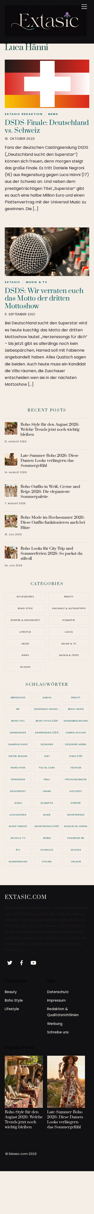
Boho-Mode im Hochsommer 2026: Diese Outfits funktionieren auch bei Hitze (53, 522)
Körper (76, 802)
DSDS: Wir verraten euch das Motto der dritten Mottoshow (44, 299)
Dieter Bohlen (18, 756)
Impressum (56, 1000)
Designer (47, 744)
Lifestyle (25, 631)
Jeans (18, 802)
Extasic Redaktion (24, 114)
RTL (18, 849)
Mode (25, 643)
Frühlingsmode (75, 779)
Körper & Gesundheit (25, 620)
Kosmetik (68, 620)
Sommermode (18, 861)
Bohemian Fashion (46, 709)
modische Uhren (75, 826)
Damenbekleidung (76, 720)
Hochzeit (75, 791)
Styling (47, 861)
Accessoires (25, 596)
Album (47, 697)
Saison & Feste (69, 655)
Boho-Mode (76, 709)
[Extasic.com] (46, 34)
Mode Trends (18, 826)
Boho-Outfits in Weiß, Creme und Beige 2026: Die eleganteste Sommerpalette (50, 491)
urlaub (76, 861)
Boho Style (25, 608)
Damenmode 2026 (47, 732)
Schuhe (25, 666)
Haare (47, 791)
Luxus (69, 631)
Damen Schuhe (76, 732)
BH (18, 709)
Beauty (68, 596)
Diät (47, 756)
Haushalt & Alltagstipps (68, 608)
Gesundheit (18, 791)
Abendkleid (18, 697)
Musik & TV (36, 282)
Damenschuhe (18, 744)
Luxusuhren (18, 814)
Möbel (47, 838)
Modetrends (75, 814)
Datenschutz (58, 992)
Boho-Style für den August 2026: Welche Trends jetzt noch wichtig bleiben (50, 429)
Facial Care (47, 767)
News (53, 114)
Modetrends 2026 (47, 826)
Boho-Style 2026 (47, 720)
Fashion (75, 767)
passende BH (75, 838)
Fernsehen (18, 779)
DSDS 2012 (75, 756)
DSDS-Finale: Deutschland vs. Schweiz (47, 127)
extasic (12, 282)
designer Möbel (75, 744)
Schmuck (46, 849)
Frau (47, 779)
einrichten (18, 767)
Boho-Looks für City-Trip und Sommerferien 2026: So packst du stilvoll (51, 553)
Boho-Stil (18, 720)
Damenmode (18, 732)
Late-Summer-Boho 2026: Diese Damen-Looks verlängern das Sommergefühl (49, 460)
